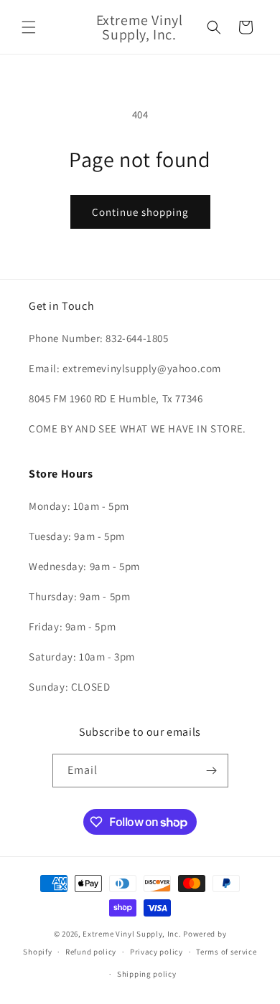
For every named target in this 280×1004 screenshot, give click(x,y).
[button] (29, 27)
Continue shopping (140, 212)
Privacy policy (156, 952)
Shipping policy (147, 974)
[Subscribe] (212, 770)
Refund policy (90, 952)
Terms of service (226, 952)
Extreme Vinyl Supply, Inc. (132, 934)
